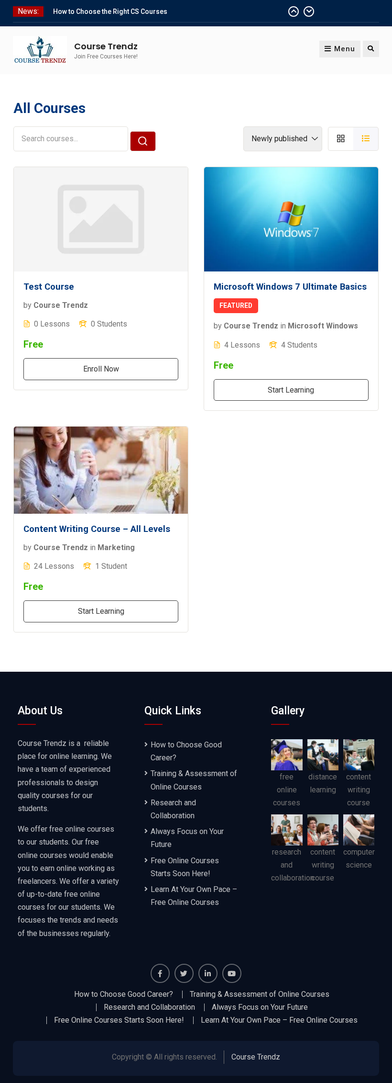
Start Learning (291, 390)
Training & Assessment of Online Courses (259, 994)
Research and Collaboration (149, 1007)
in (283, 325)
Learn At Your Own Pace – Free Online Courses (279, 1020)
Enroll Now (101, 368)
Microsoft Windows (323, 325)
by (27, 305)
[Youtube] (231, 973)
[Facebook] (160, 973)
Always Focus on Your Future (260, 1007)
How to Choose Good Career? (123, 994)
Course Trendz (106, 46)
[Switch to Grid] (340, 138)
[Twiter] (184, 973)
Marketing (116, 547)
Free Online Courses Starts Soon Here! (119, 1020)
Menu (344, 49)
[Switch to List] (366, 138)
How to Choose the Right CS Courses (110, 11)
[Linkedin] (208, 973)
